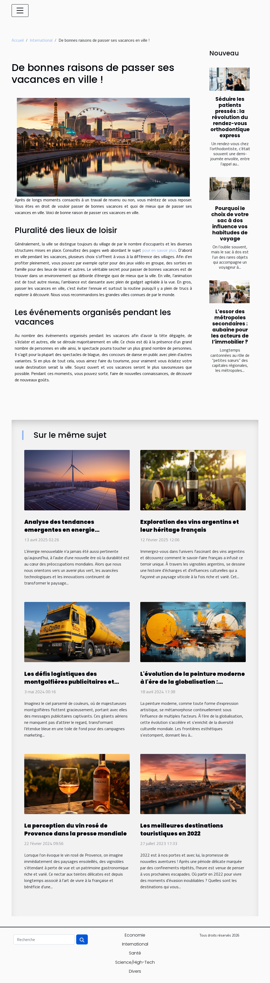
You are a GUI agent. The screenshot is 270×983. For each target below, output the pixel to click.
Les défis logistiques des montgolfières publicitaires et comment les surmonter (69, 682)
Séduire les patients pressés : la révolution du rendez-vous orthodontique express (230, 117)
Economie (135, 935)
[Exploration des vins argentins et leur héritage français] (193, 479)
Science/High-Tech (135, 962)
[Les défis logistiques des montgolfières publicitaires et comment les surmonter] (77, 631)
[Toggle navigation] (20, 10)
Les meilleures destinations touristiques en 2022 (181, 829)
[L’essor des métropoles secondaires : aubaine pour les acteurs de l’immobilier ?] (229, 291)
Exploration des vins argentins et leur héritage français (189, 526)
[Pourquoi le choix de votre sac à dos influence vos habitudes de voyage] (229, 188)
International (41, 40)
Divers (135, 971)
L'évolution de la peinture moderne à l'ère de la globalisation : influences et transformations (192, 682)
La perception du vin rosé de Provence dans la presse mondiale (75, 829)
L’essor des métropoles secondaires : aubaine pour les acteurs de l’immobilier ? (230, 326)
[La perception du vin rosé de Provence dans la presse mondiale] (77, 783)
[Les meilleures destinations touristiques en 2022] (193, 783)
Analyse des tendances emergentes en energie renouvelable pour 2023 (59, 530)
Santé (135, 953)
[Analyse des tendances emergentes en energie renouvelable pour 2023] (77, 479)
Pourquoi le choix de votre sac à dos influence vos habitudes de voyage (230, 223)
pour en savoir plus (159, 250)
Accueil (18, 40)
